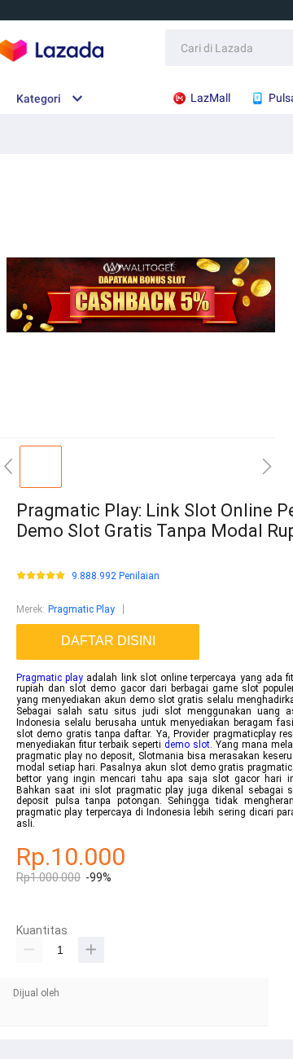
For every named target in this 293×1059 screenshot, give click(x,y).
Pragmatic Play (81, 609)
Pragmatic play (49, 677)
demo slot (187, 744)
